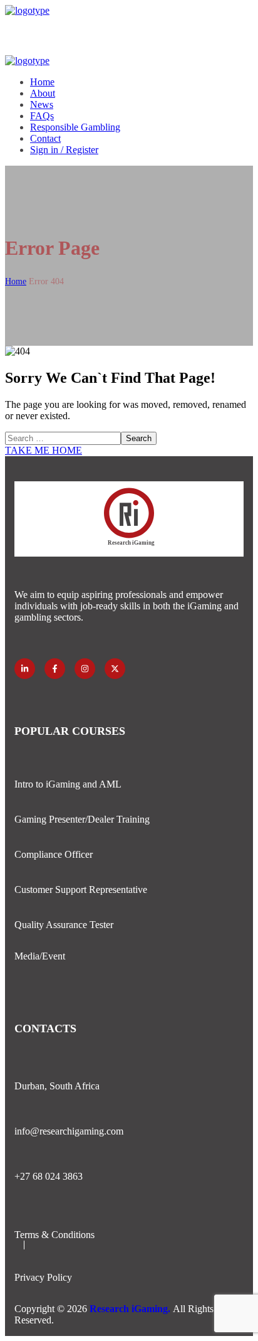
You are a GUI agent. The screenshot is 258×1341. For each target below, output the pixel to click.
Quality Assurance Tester (63, 924)
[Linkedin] (24, 668)
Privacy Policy (43, 1277)
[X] (115, 668)
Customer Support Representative (80, 889)
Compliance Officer (53, 854)
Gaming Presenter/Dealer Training (82, 819)
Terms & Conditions (54, 1234)
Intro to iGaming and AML (67, 784)
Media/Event (39, 956)
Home (15, 281)
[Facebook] (54, 668)
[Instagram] (85, 668)
